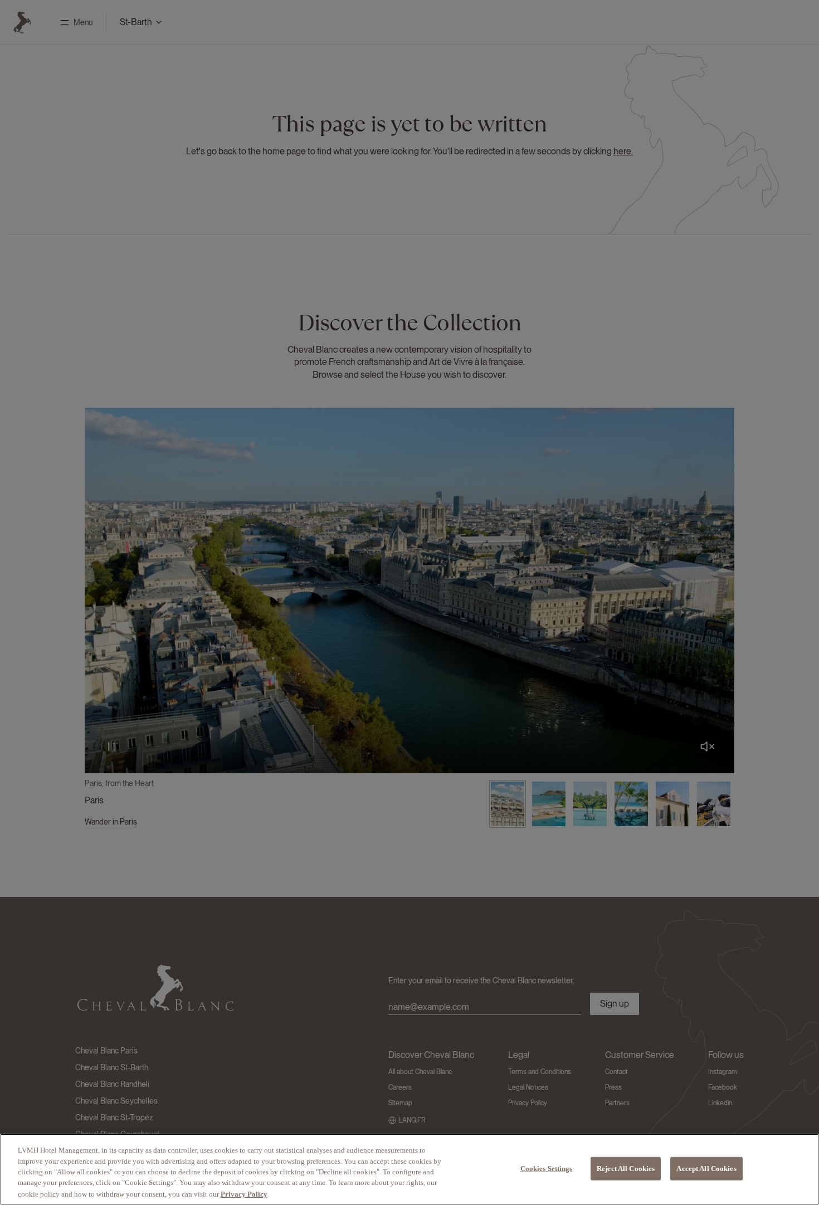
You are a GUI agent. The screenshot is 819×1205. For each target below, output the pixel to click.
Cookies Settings (546, 1168)
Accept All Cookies (706, 1168)
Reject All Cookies (626, 1168)
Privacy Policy (244, 1193)
